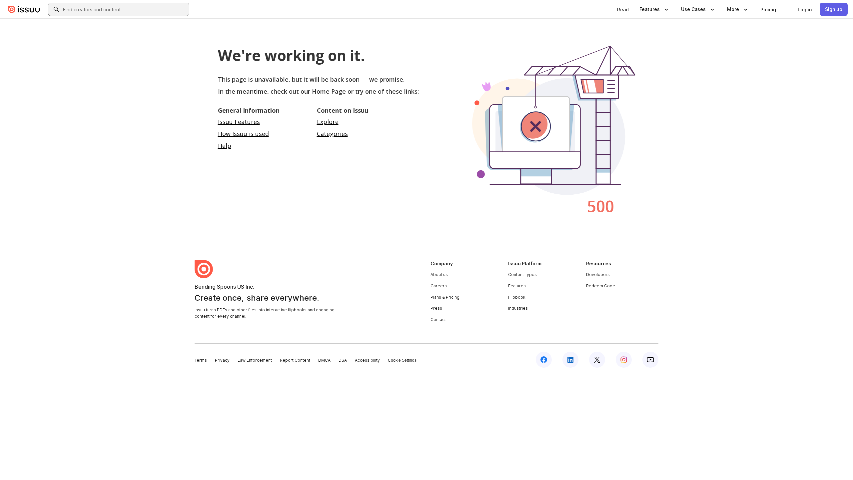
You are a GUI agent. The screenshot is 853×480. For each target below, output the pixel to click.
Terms (201, 360)
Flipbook (516, 297)
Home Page (329, 91)
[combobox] (124, 9)
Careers (438, 285)
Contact (438, 319)
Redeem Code (600, 285)
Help (224, 146)
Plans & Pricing (444, 297)
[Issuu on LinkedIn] (570, 360)
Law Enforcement (255, 360)
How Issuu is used (243, 134)
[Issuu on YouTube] (650, 360)
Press (436, 308)
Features (517, 285)
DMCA (324, 360)
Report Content (295, 360)
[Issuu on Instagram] (624, 360)
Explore (328, 122)
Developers (598, 274)
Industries (518, 308)
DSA (343, 360)
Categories (332, 134)
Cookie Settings (402, 360)
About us (439, 274)
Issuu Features (239, 122)
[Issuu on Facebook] (544, 360)
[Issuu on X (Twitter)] (597, 360)
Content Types (522, 274)
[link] (623, 9)
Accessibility (367, 360)
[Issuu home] (24, 9)
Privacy (222, 360)
